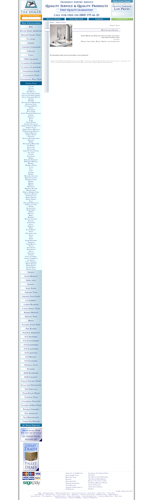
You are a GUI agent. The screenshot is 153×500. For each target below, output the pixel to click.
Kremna (31, 163)
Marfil (31, 181)
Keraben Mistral (31, 161)
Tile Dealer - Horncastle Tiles (31, 7)
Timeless (31, 242)
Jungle (31, 154)
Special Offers (54, 19)
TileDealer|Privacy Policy (97, 483)
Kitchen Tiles (50, 494)
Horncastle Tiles (127, 491)
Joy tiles (31, 152)
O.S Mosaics (31, 357)
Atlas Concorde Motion (31, 97)
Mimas (31, 320)
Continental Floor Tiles (31, 71)
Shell (31, 228)
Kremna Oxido (31, 165)
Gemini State (31, 135)
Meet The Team (71, 477)
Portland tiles (31, 204)
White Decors (31, 264)
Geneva (31, 272)
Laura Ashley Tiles (31, 308)
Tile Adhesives (31, 413)
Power (31, 206)
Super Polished (31, 240)
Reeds (31, 212)
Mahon (31, 174)
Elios (31, 118)
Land (31, 167)
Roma (31, 215)
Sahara (31, 221)
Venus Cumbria (31, 256)
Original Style (31, 365)
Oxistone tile (31, 195)
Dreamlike (31, 109)
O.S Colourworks (31, 340)
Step (31, 237)
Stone (31, 238)
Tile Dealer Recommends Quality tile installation (97, 480)
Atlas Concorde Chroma (31, 95)
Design (86, 497)
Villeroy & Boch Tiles (31, 405)
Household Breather (31, 143)
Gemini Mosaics (31, 133)
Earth (31, 115)
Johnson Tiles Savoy (31, 151)
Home (115, 1)
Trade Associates (94, 485)
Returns (68, 479)
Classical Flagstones (31, 63)
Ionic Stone (31, 288)
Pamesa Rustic (31, 197)
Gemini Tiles (61, 22)
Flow (31, 120)
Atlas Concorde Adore (31, 93)
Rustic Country (31, 219)
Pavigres (31, 369)
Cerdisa (31, 43)
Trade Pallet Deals (31, 393)
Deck (31, 108)
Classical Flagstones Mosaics (31, 67)
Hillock (31, 140)
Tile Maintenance (31, 417)
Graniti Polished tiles (31, 138)
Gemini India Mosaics (31, 131)
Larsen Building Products (31, 304)
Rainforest (31, 210)
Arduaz (31, 88)
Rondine (31, 217)
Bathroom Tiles (48, 493)
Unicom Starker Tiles (89, 496)
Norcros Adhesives (31, 332)
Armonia (31, 90)
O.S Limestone (31, 352)
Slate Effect (31, 230)
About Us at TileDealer (74, 473)
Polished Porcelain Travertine (31, 203)
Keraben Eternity (31, 160)
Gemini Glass (31, 127)
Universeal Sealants (31, 401)
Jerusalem (31, 149)
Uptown (31, 255)
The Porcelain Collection (31, 389)
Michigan (31, 187)
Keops (31, 158)
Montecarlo (31, 190)
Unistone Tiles (31, 397)
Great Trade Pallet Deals (31, 456)
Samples (99, 19)
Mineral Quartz (31, 188)
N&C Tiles (75, 494)
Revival (31, 213)
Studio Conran (35, 496)
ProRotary (94, 497)
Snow (31, 231)
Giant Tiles (111, 493)
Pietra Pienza (31, 199)
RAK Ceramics (31, 377)
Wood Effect (31, 265)
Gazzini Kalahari (31, 124)
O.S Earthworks (31, 344)
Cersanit (31, 51)
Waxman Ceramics (31, 409)
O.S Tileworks (31, 361)
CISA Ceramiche (31, 59)
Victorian (31, 260)
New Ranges (31, 328)
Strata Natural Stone (31, 381)
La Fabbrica (31, 300)
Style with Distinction (31, 385)
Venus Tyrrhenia (31, 258)
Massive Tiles (31, 316)
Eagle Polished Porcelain (31, 113)
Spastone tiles (31, 233)
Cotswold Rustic (31, 106)
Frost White (31, 122)
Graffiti (31, 136)
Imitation (31, 147)
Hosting (71, 497)
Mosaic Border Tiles (31, 192)
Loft (31, 170)
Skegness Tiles (71, 481)
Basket (127, 1)
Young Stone (31, 267)
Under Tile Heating (31, 421)
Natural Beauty (31, 194)
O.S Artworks (31, 336)
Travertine (31, 247)
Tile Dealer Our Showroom (98, 477)
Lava (31, 169)
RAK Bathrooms (31, 373)
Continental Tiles (31, 75)
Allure (31, 86)
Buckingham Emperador (31, 102)
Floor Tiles (91, 493)
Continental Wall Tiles (31, 79)
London (31, 172)
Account (121, 1)
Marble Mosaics (31, 312)
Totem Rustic (31, 244)
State (31, 235)
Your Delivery (76, 19)
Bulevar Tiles (31, 104)
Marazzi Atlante (31, 176)
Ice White (31, 145)
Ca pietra (31, 39)
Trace (31, 246)
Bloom (31, 99)
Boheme (31, 100)
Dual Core (31, 111)
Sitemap (91, 489)
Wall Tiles (118, 496)
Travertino (31, 249)
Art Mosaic (31, 92)
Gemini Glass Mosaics (31, 129)
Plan (31, 201)
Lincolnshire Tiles (72, 475)
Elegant (31, 117)
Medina (31, 183)
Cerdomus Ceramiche (31, 47)
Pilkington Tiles (101, 494)
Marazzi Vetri (31, 179)
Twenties (31, 253)
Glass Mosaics (31, 276)
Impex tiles (31, 280)
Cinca (31, 55)
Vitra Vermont (31, 262)
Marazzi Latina (31, 178)
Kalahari (31, 156)
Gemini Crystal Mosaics (31, 126)
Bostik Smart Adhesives (31, 31)
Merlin (31, 185)
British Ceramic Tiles (31, 35)
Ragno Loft (31, 208)
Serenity (31, 226)
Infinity (31, 284)
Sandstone (31, 222)
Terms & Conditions (73, 483)
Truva (31, 251)
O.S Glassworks (31, 348)
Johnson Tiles (31, 292)
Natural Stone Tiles (31, 324)
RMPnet (79, 497)
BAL (31, 27)
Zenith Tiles (31, 269)
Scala (31, 224)
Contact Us (122, 19)
